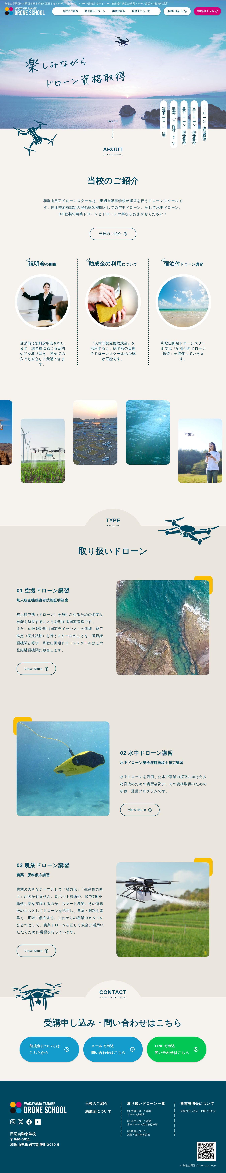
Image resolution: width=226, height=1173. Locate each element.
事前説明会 (118, 11)
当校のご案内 (70, 11)
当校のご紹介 (110, 234)
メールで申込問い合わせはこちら (108, 1049)
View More (33, 669)
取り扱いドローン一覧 (146, 1104)
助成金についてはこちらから (45, 1049)
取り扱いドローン (95, 11)
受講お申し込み (205, 11)
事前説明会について (197, 1104)
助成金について (141, 11)
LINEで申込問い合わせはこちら (172, 1049)
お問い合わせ (175, 11)
